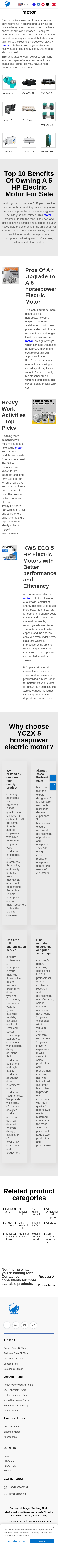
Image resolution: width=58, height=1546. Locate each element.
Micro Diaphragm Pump (16, 1400)
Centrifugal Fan (11, 1426)
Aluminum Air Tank (13, 1358)
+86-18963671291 (18, 1487)
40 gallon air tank (36, 1211)
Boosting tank (10, 1210)
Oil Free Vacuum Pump (16, 1395)
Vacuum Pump (14, 1376)
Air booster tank (23, 1211)
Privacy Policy (32, 1515)
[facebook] (34, 4)
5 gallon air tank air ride (36, 1236)
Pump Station (11, 1410)
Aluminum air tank (24, 1235)
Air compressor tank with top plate (51, 1213)
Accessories (10, 1436)
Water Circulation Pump (16, 1405)
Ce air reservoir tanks (24, 1225)
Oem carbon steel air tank (50, 1238)
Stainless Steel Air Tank (16, 1353)
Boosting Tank (11, 1363)
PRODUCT (10, 1460)
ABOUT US (10, 1465)
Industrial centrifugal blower (10, 1236)
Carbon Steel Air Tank (15, 1348)
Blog (45, 1515)
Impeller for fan (36, 1224)
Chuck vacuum (9, 1224)
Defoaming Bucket (13, 1368)
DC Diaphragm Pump (15, 1389)
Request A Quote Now (46, 1278)
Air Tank (9, 1340)
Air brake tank (51, 1224)
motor (5, 45)
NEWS (7, 1470)
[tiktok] (47, 4)
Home (7, 1456)
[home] (14, 1314)
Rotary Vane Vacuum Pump (18, 1384)
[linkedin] (38, 4)
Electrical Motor (14, 1418)
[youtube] (43, 4)
